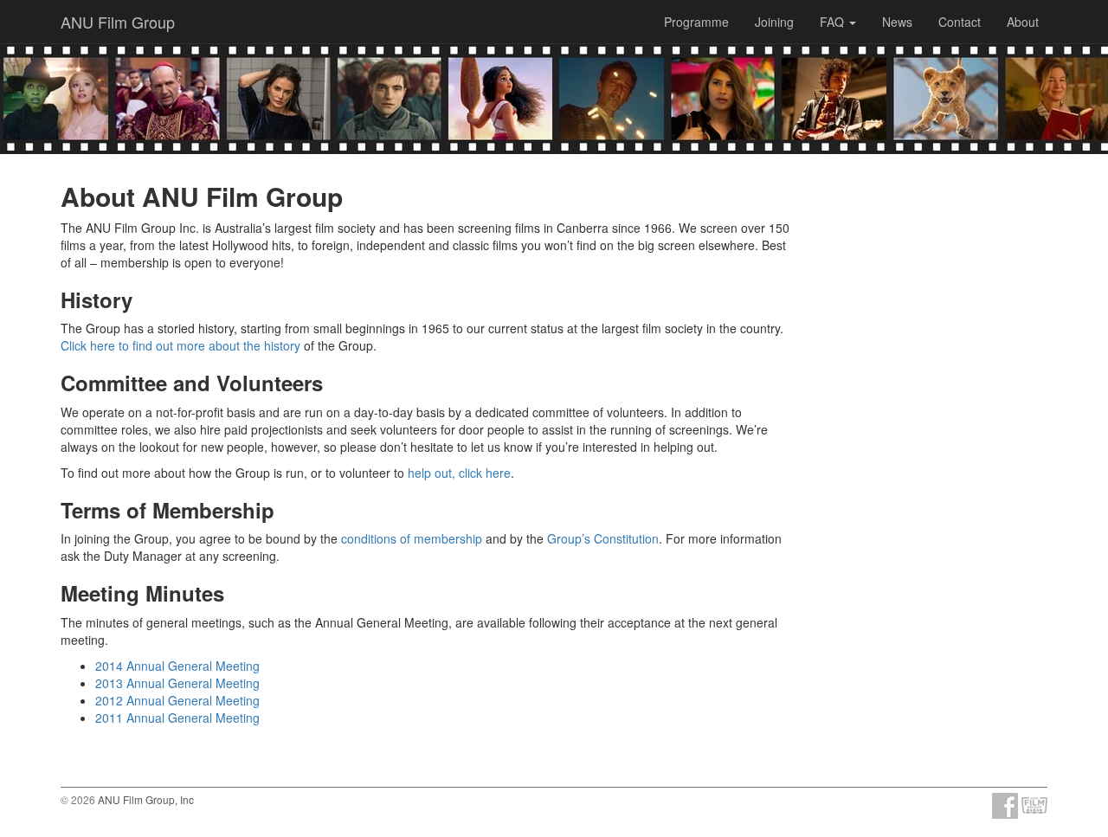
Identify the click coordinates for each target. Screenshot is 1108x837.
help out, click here (459, 472)
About (1023, 21)
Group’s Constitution (603, 538)
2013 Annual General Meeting (177, 683)
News (897, 21)
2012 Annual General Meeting (177, 700)
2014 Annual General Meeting (177, 665)
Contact (959, 21)
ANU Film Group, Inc (146, 799)
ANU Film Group (118, 21)
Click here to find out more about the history (180, 345)
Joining (774, 21)
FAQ (833, 21)
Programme (696, 21)
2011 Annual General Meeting (177, 717)
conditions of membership (411, 538)
